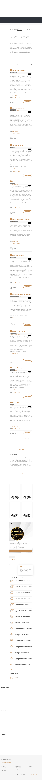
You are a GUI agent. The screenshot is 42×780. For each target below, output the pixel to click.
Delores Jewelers (18, 182)
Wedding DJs (3, 727)
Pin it (29, 74)
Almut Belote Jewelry (19, 70)
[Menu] (30, 1)
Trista (21, 566)
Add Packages (3, 770)
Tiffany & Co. (16, 403)
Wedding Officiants (4, 731)
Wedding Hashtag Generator (6, 762)
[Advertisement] (21, 10)
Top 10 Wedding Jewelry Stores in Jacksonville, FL (15, 497)
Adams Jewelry (17, 368)
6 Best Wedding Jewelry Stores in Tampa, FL (15, 515)
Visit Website (28, 101)
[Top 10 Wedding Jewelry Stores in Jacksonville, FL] (15, 489)
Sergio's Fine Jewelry (19, 331)
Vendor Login (3, 766)
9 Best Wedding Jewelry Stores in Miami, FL (27, 497)
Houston (2, 693)
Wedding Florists (3, 719)
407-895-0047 (15, 168)
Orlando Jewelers (18, 255)
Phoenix (2, 701)
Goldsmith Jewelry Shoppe (21, 219)
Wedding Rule (17, 766)
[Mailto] (12, 559)
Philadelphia (3, 699)
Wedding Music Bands (4, 725)
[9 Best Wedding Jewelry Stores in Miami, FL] (27, 489)
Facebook (14, 97)
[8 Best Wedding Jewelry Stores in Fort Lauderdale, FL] (27, 507)
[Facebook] (9, 559)
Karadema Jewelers (18, 108)
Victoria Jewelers (18, 145)
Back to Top (21, 449)
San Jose (2, 707)
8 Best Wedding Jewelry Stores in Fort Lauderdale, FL (27, 515)
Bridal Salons (3, 723)
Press (2, 739)
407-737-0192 (15, 205)
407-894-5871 (15, 389)
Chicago (2, 689)
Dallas (2, 691)
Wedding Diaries (17, 769)
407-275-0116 (15, 131)
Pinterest (30, 767)
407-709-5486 (15, 95)
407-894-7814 (15, 280)
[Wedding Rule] (5, 1)
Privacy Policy (33, 774)
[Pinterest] (14, 559)
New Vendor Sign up (4, 767)
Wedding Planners (4, 717)
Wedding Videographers (5, 729)
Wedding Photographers (5, 713)
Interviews (2, 769)
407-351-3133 (15, 426)
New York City (3, 697)
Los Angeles (3, 695)
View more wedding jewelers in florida (19, 438)
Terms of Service (38, 774)
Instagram (19, 97)
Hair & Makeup (3, 715)
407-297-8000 (15, 241)
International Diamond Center (21, 294)
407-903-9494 (15, 317)
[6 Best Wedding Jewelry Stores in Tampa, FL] (15, 507)
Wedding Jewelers (13, 23)
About (2, 737)
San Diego (2, 705)
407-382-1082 (15, 353)
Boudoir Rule (17, 767)
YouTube (30, 769)
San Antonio (3, 703)
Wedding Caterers (4, 721)
